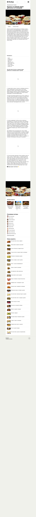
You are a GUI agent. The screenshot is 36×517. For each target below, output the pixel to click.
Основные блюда (15, 26)
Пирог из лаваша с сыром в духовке (17, 259)
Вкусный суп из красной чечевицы (16, 305)
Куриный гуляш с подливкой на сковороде (18, 286)
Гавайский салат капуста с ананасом (17, 324)
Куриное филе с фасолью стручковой (17, 244)
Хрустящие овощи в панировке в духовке (17, 316)
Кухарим (9, 26)
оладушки (22, 99)
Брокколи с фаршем (14, 312)
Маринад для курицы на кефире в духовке (18, 290)
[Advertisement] (18, 48)
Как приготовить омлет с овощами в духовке (18, 297)
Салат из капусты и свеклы (15, 301)
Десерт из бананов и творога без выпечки (18, 278)
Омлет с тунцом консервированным (17, 263)
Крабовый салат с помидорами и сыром (17, 282)
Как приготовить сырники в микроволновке (18, 331)
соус (16, 127)
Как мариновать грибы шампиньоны (17, 271)
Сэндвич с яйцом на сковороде (16, 320)
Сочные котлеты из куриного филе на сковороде (19, 252)
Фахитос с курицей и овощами (16, 309)
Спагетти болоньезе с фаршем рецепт (17, 248)
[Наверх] (29, 338)
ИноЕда (11, 2)
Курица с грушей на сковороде (16, 267)
